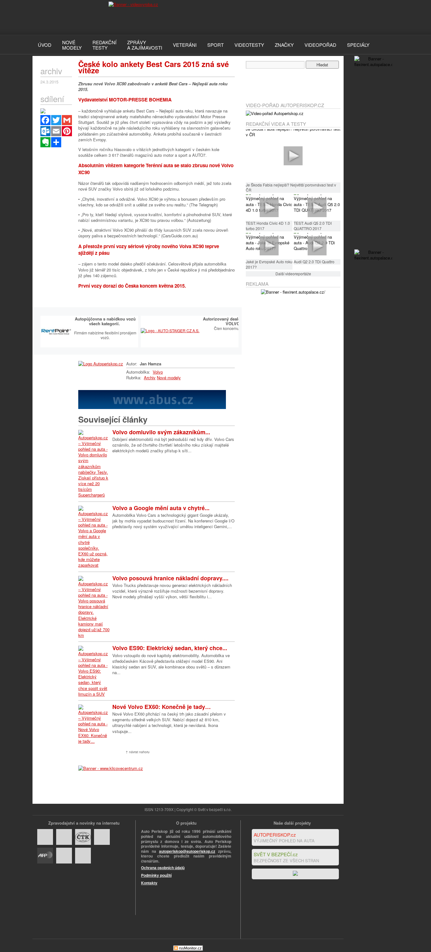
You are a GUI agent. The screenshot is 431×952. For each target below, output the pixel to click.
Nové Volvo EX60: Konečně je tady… (161, 707)
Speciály (358, 44)
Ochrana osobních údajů (163, 867)
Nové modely (169, 378)
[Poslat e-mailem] (56, 131)
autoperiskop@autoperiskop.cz (187, 851)
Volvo (158, 372)
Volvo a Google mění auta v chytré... (161, 508)
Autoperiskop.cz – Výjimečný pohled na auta (64, 17)
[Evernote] (45, 142)
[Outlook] (45, 131)
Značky (284, 44)
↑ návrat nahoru (138, 752)
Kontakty (149, 883)
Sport (215, 44)
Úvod (44, 44)
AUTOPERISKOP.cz (275, 834)
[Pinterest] (67, 131)
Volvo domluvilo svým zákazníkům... (161, 432)
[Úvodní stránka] (100, 364)
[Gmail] (67, 120)
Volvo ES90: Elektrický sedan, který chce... (169, 648)
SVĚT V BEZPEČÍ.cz (276, 854)
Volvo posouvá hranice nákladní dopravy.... (170, 578)
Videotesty (249, 44)
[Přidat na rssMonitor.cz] (188, 949)
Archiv (150, 378)
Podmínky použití (156, 875)
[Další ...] (56, 142)
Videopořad (320, 44)
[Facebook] (45, 120)
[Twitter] (56, 120)
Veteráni (185, 44)
